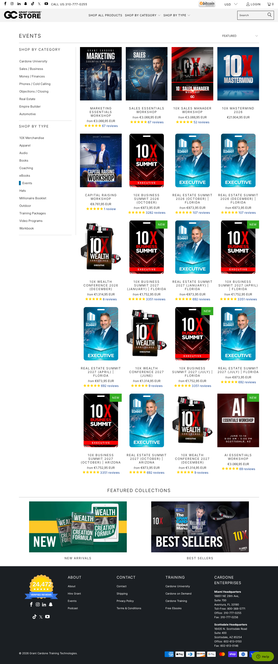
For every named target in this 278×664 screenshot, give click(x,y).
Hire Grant (74, 593)
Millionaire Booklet (32, 198)
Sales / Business (31, 69)
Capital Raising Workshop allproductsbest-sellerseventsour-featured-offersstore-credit (101, 160)
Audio (23, 153)
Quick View (101, 83)
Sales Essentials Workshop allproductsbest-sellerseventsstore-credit (146, 73)
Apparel (25, 145)
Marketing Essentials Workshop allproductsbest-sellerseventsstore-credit (101, 73)
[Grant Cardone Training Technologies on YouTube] (46, 4)
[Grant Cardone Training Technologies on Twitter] (39, 4)
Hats (22, 191)
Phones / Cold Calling (34, 84)
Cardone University (33, 61)
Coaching (26, 168)
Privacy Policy (125, 600)
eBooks (24, 175)
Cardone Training (176, 600)
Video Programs (31, 221)
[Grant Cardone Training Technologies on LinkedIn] (19, 4)
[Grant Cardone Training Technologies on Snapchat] (26, 4)
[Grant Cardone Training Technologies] (23, 15)
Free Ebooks (173, 608)
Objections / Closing (33, 91)
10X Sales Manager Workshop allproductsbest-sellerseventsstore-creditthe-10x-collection (192, 73)
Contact (122, 586)
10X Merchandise (31, 138)
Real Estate (27, 99)
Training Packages (32, 213)
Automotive (27, 114)
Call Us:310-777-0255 (69, 4)
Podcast (73, 608)
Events (27, 183)
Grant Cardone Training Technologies (53, 653)
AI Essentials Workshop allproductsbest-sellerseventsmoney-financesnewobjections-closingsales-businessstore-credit (238, 420)
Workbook (26, 228)
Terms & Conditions (129, 608)
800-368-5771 (236, 608)
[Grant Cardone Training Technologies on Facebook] (5, 4)
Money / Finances (32, 76)
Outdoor (25, 206)
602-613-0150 (233, 641)
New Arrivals (78, 530)
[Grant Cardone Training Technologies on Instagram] (12, 4)
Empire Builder (30, 106)
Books (23, 160)
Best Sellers (200, 530)
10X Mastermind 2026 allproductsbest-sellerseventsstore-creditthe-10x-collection (238, 73)
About (72, 586)
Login (256, 4)
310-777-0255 (232, 612)
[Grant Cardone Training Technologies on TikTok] (32, 4)
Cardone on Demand (178, 593)
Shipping (122, 593)
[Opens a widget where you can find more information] (263, 657)
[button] (143, 15)
